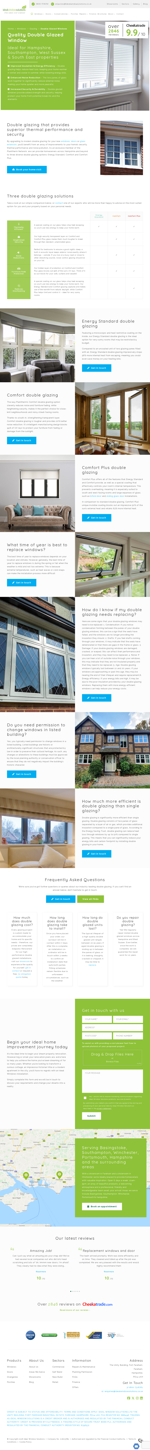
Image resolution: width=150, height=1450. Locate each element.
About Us (33, 1367)
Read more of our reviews (74, 1310)
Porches (74, 14)
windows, (65, 141)
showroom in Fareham (100, 1174)
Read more (41, 1272)
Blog (145, 4)
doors (74, 141)
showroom (25, 961)
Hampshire (102, 1197)
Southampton (110, 1194)
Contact (120, 14)
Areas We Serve (37, 1372)
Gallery (136, 4)
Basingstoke (96, 1194)
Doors (48, 14)
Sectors (125, 4)
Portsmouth (88, 1197)
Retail (55, 1382)
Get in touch (98, 368)
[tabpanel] (41, 1263)
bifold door (95, 496)
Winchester (123, 1194)
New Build (57, 1377)
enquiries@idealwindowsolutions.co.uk (73, 4)
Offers (75, 1387)
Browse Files (112, 1062)
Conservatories (61, 14)
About (110, 14)
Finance (92, 14)
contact (59, 203)
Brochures (102, 14)
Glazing (33, 29)
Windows (38, 14)
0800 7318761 (42, 4)
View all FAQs (90, 899)
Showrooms (112, 4)
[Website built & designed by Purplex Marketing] (140, 1441)
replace (92, 965)
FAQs (75, 1377)
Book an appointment (103, 1206)
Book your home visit (28, 169)
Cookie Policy (25, 1442)
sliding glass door (115, 496)
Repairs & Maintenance (83, 1367)
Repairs (82, 14)
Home (11, 29)
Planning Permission (82, 1372)
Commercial (58, 1367)
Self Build (57, 1372)
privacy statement (104, 1108)
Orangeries (12, 1377)
